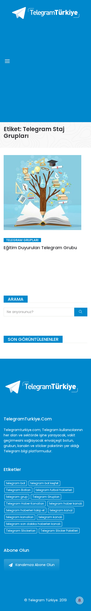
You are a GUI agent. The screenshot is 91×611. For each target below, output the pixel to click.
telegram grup (16, 497)
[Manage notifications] (79, 600)
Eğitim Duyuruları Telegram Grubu (40, 248)
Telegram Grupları (22, 240)
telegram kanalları (19, 517)
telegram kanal (61, 510)
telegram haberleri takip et (25, 510)
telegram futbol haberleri (54, 490)
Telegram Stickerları (20, 531)
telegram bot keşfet (44, 483)
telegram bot (15, 483)
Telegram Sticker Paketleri (59, 531)
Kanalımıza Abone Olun (35, 564)
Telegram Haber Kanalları (25, 503)
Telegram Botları (18, 490)
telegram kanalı (50, 517)
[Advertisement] (45, 69)
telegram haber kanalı (65, 503)
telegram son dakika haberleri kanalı (33, 524)
